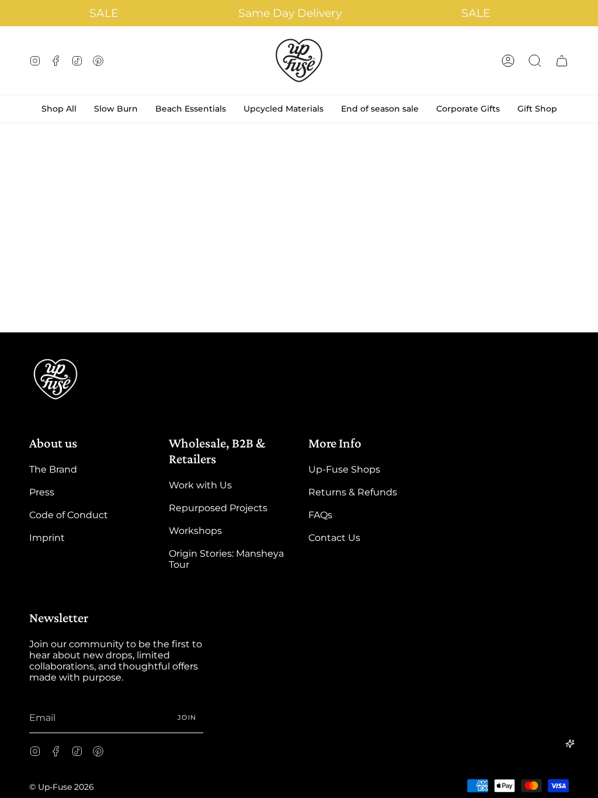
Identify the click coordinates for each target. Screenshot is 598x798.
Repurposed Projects (218, 508)
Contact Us (334, 537)
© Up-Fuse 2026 (61, 787)
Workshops (195, 530)
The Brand (53, 469)
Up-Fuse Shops (344, 469)
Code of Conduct (68, 515)
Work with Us (200, 485)
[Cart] (561, 60)
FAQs (320, 515)
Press (41, 492)
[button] (534, 60)
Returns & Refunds (352, 492)
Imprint (47, 537)
